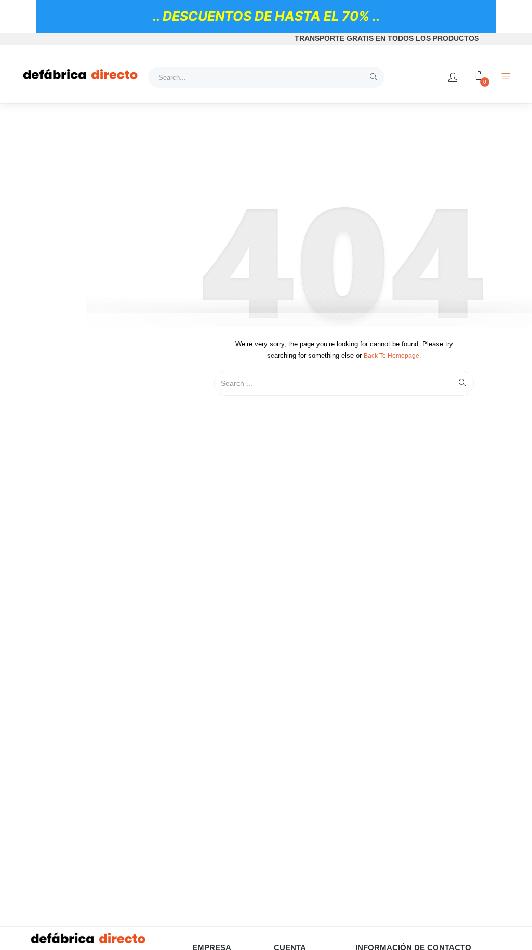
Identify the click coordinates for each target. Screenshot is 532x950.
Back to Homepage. (392, 355)
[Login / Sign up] (452, 77)
